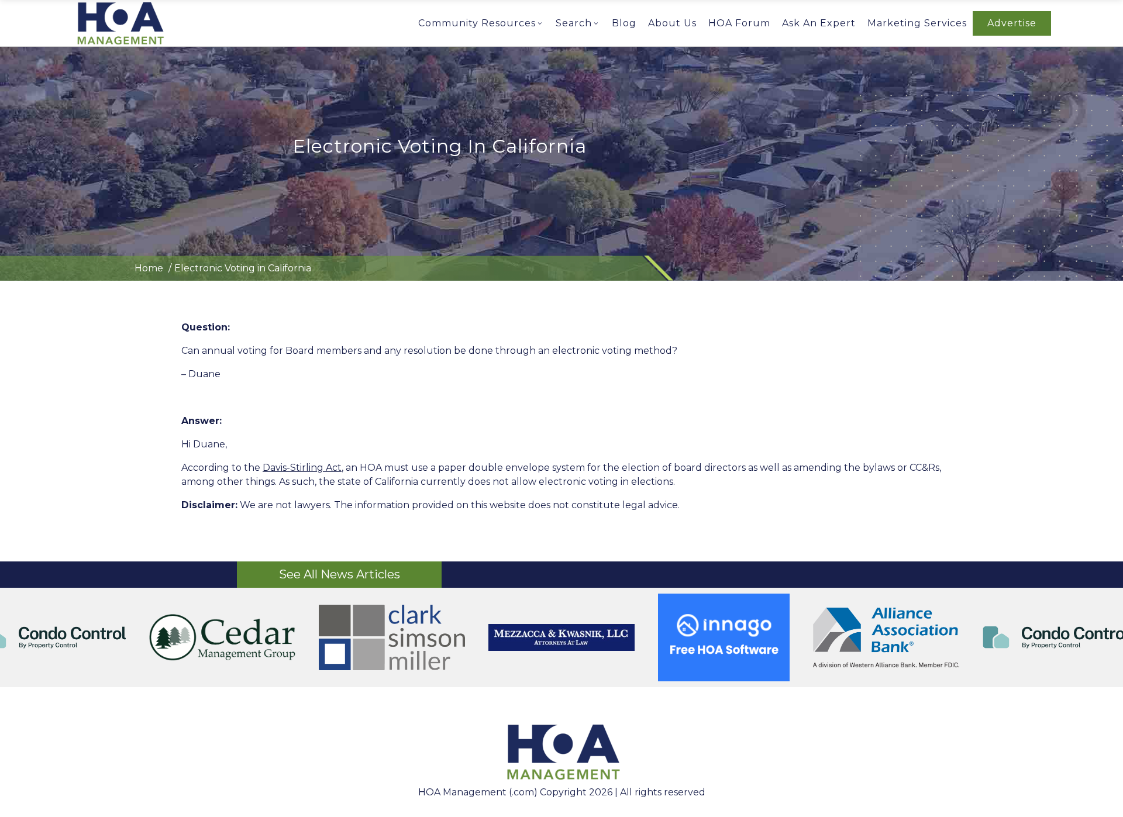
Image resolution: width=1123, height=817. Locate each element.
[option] (239, 638)
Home (149, 268)
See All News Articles (339, 574)
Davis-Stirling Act (302, 467)
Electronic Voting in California (242, 268)
